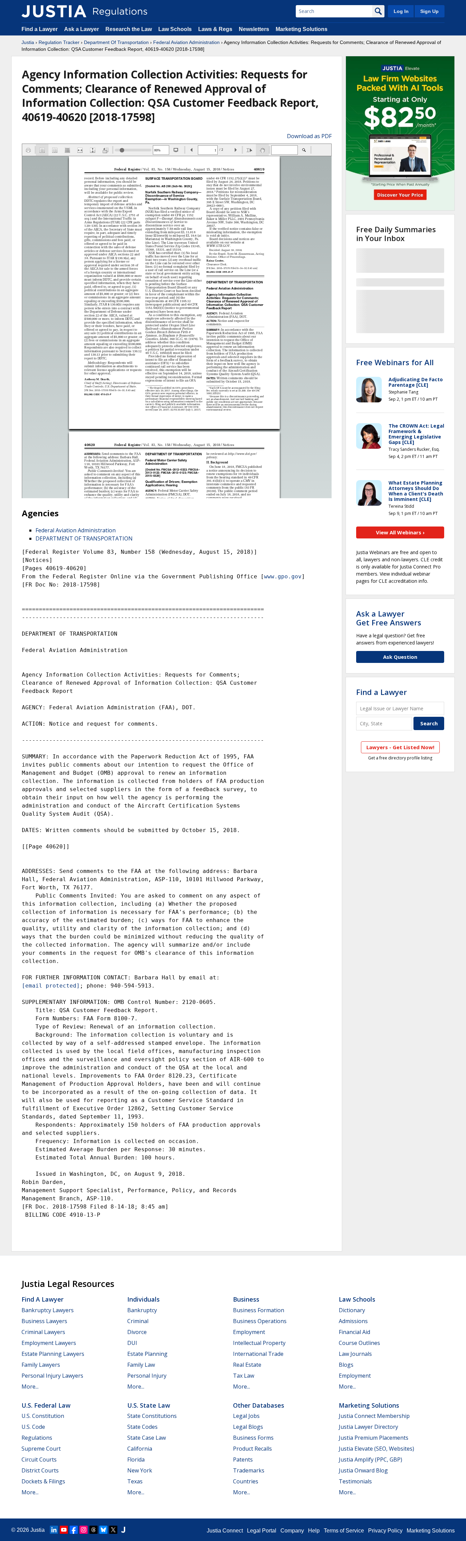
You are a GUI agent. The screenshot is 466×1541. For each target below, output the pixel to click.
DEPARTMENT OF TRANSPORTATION (84, 538)
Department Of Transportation (116, 42)
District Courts (40, 1470)
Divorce (137, 1332)
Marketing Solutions (301, 29)
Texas (135, 1481)
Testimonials (355, 1481)
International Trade (258, 1354)
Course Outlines (359, 1343)
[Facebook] (74, 1530)
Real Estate (247, 1364)
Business (246, 1299)
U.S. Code (33, 1427)
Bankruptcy (142, 1310)
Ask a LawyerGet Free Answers (388, 617)
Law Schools (175, 29)
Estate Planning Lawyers (52, 1354)
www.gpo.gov (283, 576)
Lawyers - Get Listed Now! (400, 747)
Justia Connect (225, 1530)
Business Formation (258, 1310)
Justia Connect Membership (374, 1416)
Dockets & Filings (43, 1481)
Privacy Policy (385, 1530)
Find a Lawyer (39, 29)
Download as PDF (309, 136)
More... (30, 1386)
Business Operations (260, 1321)
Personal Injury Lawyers (52, 1375)
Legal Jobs (246, 1416)
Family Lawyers (40, 1364)
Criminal (137, 1321)
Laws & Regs (215, 29)
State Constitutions (152, 1416)
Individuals (143, 1299)
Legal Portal (261, 1530)
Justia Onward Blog (363, 1470)
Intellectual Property (259, 1343)
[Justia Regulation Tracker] (53, 11)
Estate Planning (147, 1354)
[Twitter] (113, 1530)
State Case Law (146, 1437)
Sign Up (429, 11)
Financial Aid (354, 1332)
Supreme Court (41, 1448)
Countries (245, 1481)
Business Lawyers (44, 1321)
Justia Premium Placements (373, 1437)
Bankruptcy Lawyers (47, 1310)
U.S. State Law (148, 1405)
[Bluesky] (103, 1530)
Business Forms (253, 1437)
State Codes (142, 1427)
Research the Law (128, 29)
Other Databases (258, 1405)
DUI (132, 1343)
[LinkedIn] (54, 1530)
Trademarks (248, 1470)
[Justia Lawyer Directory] (123, 1530)
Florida (136, 1459)
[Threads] (93, 1530)
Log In (401, 11)
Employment (249, 1332)
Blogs (346, 1364)
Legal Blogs (248, 1427)
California (139, 1448)
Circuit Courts (39, 1459)
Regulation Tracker (59, 42)
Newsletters (254, 29)
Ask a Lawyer (82, 29)
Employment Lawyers (48, 1343)
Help (314, 1530)
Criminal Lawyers (43, 1332)
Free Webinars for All (395, 362)
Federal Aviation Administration (186, 42)
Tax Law (243, 1375)
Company (292, 1530)
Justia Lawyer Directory (368, 1427)
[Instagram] (83, 1530)
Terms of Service (344, 1530)
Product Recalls (252, 1448)
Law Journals (355, 1354)
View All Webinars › (400, 532)
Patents (243, 1459)
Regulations (36, 1437)
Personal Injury (146, 1375)
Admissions (353, 1321)
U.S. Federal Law (46, 1405)
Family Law (141, 1364)
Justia (27, 42)
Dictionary (352, 1310)
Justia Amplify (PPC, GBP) (370, 1459)
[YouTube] (64, 1530)
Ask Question (400, 656)
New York (139, 1470)
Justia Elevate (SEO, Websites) (376, 1448)
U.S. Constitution (42, 1416)
